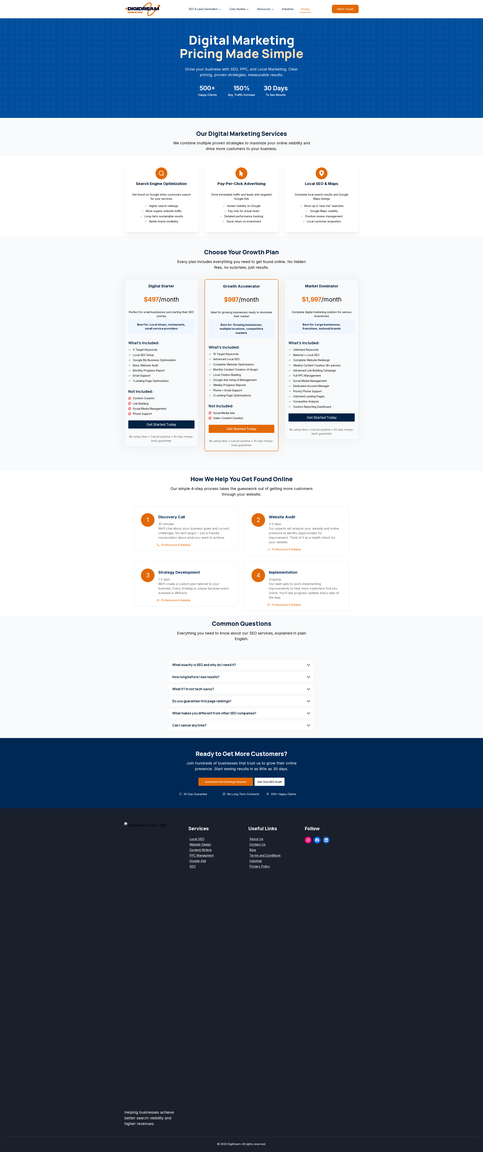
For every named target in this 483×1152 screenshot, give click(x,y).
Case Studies (237, 9)
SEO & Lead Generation (203, 9)
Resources (264, 9)
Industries (288, 9)
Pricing (305, 9)
